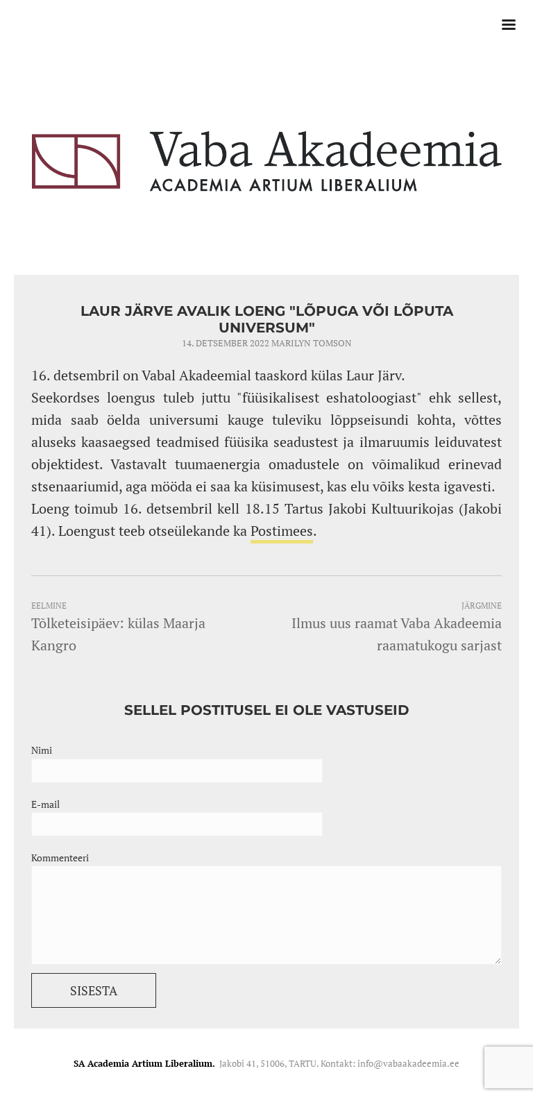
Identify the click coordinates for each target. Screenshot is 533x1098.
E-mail (45, 804)
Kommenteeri (60, 857)
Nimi (41, 750)
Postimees (282, 530)
